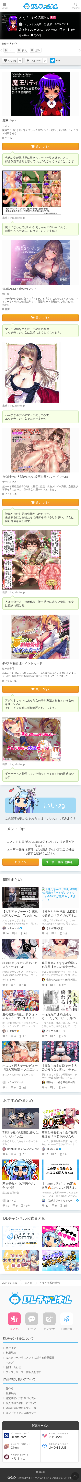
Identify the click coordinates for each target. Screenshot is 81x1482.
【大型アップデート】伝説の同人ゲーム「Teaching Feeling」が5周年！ (20, 915)
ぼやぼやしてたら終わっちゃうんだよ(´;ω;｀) (20, 965)
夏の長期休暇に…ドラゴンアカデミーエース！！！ (19, 1016)
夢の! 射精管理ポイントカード (22, 663)
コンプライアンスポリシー (21, 1412)
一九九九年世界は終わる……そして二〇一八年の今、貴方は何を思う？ (59, 1018)
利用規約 (11, 1352)
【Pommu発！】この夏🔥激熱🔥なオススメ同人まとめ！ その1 (60, 1187)
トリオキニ (20, 1457)
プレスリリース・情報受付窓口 (23, 1372)
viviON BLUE (58, 1446)
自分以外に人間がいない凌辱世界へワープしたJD (35, 477)
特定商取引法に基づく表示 (21, 1398)
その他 (37, 35)
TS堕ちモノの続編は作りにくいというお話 (20, 1134)
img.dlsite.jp (17, 217)
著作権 (9, 1388)
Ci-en (20, 1446)
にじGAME (58, 1435)
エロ (11, 50)
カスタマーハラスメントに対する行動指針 (30, 1357)
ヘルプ (9, 1362)
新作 (37, 50)
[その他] (58, 60)
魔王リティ (9, 120)
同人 (24, 50)
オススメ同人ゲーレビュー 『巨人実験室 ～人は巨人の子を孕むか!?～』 (21, 1069)
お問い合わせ (13, 1367)
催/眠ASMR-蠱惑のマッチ (19, 289)
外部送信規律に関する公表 (21, 1407)
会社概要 (11, 1347)
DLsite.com (20, 1435)
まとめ (28, 1282)
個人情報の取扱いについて (21, 1403)
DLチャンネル (40, 6)
